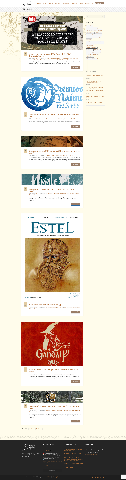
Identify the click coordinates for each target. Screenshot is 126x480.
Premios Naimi (72, 119)
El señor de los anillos (92, 54)
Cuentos (47, 307)
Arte (46, 193)
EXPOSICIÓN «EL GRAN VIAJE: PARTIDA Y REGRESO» (94, 82)
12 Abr (47, 450)
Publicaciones (66, 3)
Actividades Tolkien (50, 58)
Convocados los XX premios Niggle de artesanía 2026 (52, 190)
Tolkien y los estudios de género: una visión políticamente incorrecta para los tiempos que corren (94, 89)
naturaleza (77, 411)
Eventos (98, 35)
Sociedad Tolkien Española (93, 37)
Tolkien (39, 3)
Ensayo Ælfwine (59, 155)
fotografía (62, 193)
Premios (46, 60)
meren (61, 307)
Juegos (58, 307)
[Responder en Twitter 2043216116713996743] (44, 466)
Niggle (72, 193)
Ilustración (68, 193)
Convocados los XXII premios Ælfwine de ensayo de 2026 (54, 152)
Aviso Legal (55, 477)
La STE (44, 3)
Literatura (60, 119)
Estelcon (89, 50)
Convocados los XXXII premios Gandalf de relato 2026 (53, 371)
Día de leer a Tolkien (92, 59)
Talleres (64, 60)
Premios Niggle (33, 195)
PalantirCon (36, 60)
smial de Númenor (91, 48)
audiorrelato (48, 119)
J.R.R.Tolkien (62, 58)
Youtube (69, 60)
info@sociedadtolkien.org (92, 454)
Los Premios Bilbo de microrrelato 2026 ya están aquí (95, 76)
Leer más (75, 67)
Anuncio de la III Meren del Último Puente (95, 97)
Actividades (57, 3)
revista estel (90, 52)
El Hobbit (97, 50)
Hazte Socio (87, 3)
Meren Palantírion (70, 58)
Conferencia (90, 35)
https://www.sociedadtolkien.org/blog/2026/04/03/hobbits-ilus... (58, 462)
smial (33, 308)
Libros (98, 52)
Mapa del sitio (47, 477)
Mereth (77, 58)
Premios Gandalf (66, 374)
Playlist (42, 60)
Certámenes (74, 3)
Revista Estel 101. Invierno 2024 (45, 305)
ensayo (53, 155)
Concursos (89, 45)
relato (72, 374)
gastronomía (52, 307)
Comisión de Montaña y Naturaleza (60, 411)
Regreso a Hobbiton (57, 60)
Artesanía (50, 193)
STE (37, 119)
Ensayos (66, 155)
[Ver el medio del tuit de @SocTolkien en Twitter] (47, 463)
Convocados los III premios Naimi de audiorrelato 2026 (54, 115)
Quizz (50, 60)
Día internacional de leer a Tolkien (94, 42)
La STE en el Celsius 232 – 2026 (94, 102)
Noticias (51, 3)
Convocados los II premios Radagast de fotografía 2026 (54, 407)
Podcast (89, 26)
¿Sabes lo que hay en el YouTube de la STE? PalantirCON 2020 (50, 55)
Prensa (81, 3)
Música (31, 60)
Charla (57, 58)
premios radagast (38, 412)
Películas (89, 57)
